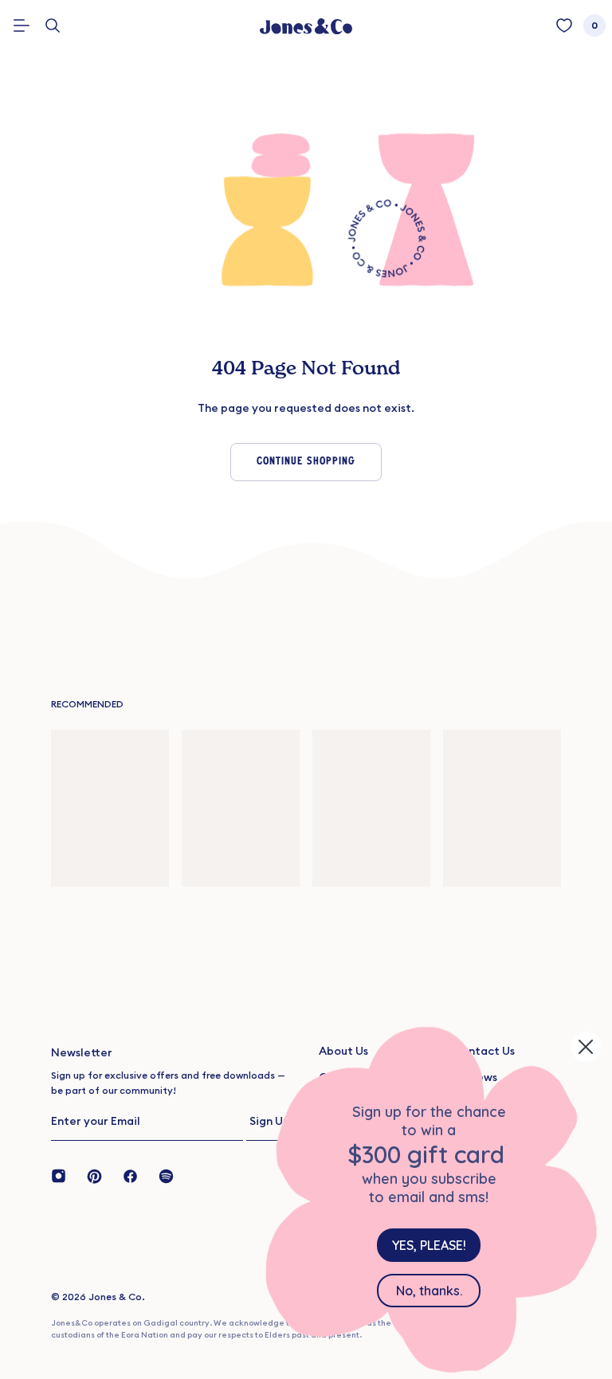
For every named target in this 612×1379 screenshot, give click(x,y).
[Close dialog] (586, 1047)
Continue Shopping (306, 461)
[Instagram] (63, 1175)
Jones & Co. (116, 1297)
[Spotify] (166, 1175)
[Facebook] (130, 1175)
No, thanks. (429, 1291)
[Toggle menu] (21, 25)
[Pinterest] (94, 1175)
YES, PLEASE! (429, 1245)
